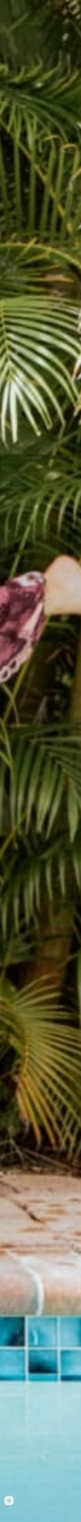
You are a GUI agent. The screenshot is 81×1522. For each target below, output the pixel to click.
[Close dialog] (74, 8)
